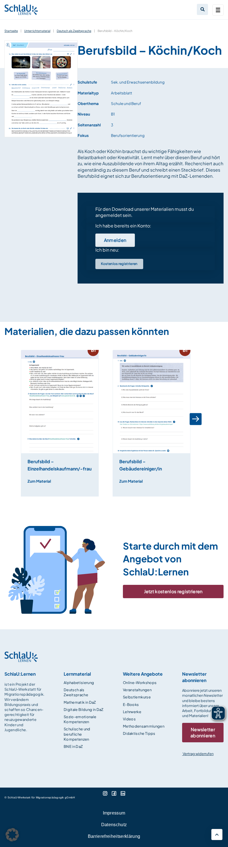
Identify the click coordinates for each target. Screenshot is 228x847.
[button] (21, 419)
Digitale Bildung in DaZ (84, 709)
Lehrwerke (132, 712)
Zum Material (39, 481)
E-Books (131, 704)
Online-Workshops (140, 682)
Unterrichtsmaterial (37, 30)
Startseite (11, 30)
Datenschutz (114, 824)
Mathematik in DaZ (80, 702)
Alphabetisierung (79, 682)
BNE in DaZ (73, 746)
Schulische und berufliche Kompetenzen (77, 734)
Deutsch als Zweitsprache (74, 30)
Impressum (114, 813)
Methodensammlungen (143, 726)
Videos (129, 719)
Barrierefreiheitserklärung (114, 836)
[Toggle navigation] (218, 10)
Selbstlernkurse (137, 697)
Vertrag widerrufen (198, 753)
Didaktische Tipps (139, 733)
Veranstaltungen (137, 690)
